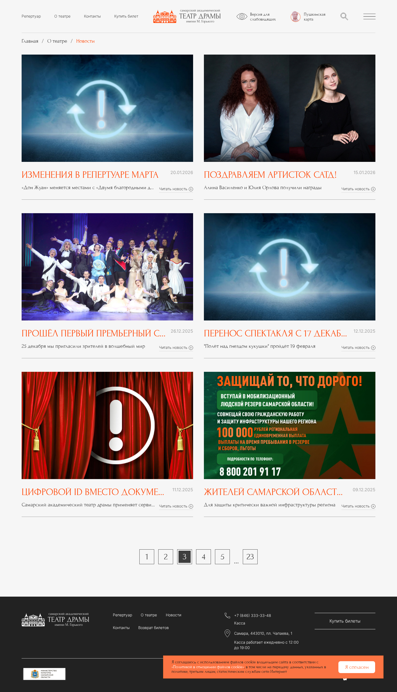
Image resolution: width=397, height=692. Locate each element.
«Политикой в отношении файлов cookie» (207, 666)
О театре (62, 16)
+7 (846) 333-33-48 (252, 615)
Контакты (92, 16)
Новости (173, 615)
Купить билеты (345, 621)
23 (250, 556)
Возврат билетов (153, 628)
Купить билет (126, 16)
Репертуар (31, 16)
